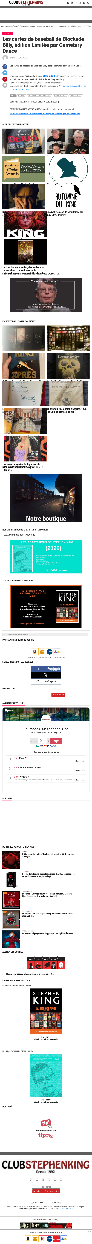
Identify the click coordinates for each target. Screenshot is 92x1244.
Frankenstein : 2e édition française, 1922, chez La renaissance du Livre (66, 410)
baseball (21, 95)
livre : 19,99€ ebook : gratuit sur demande (46, 1038)
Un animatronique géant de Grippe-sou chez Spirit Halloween (47, 933)
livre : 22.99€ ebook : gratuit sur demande (46, 1100)
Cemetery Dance (60, 95)
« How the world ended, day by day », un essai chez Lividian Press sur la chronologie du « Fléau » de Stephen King (25, 270)
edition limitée (75, 95)
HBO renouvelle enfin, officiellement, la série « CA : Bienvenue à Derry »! (48, 855)
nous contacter (66, 1208)
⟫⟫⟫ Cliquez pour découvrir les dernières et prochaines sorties (28, 973)
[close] (89, 1232)
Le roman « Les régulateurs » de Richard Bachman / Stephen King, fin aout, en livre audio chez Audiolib (47, 894)
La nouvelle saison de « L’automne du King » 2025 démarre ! (64, 213)
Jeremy (12, 57)
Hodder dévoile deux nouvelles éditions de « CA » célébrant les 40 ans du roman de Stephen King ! (48, 875)
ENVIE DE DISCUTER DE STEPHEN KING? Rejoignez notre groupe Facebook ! (45, 113)
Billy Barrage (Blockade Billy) (39, 95)
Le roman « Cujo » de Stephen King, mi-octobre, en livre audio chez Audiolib (47, 914)
